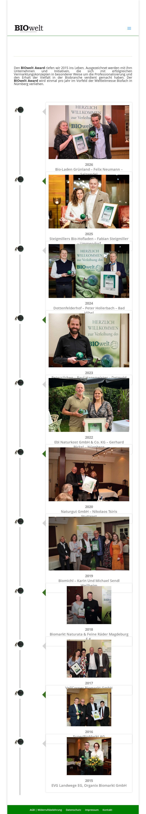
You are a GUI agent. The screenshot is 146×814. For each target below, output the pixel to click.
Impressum (92, 810)
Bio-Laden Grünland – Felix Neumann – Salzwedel (89, 169)
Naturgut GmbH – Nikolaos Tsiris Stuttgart (89, 511)
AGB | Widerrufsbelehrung (46, 810)
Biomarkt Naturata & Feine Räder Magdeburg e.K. (89, 634)
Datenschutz (73, 810)
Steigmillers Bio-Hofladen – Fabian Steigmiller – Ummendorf (89, 238)
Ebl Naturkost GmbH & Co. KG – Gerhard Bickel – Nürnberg (89, 442)
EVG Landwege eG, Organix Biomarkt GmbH (89, 783)
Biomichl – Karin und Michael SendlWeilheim (89, 580)
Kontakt (107, 810)
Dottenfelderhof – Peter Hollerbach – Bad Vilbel (89, 308)
